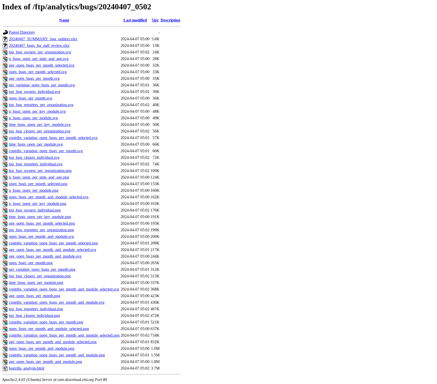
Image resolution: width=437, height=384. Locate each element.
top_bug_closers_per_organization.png (40, 276)
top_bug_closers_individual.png (34, 315)
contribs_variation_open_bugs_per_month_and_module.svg (56, 302)
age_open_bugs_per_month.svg (34, 78)
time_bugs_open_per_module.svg (36, 144)
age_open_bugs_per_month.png (34, 296)
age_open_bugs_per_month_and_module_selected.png (53, 342)
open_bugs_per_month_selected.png (38, 184)
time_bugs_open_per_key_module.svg (40, 124)
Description (170, 20)
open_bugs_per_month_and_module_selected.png (49, 329)
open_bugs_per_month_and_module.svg (41, 236)
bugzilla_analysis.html (26, 368)
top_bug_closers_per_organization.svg (39, 131)
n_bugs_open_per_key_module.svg (37, 111)
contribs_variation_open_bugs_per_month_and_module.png (57, 355)
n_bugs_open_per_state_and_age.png (39, 177)
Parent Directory (22, 32)
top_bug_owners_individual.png (35, 210)
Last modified (135, 20)
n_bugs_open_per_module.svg (33, 118)
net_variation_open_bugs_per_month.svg (42, 85)
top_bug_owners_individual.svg (34, 91)
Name (64, 20)
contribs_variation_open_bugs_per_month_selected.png (53, 243)
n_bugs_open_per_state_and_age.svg (39, 58)
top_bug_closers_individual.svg (34, 157)
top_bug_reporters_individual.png (36, 309)
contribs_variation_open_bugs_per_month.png (46, 322)
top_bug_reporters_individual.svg (35, 164)
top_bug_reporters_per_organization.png (41, 230)
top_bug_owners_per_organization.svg (40, 52)
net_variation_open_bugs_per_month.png (42, 269)
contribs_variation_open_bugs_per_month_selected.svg (53, 138)
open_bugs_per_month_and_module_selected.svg (49, 197)
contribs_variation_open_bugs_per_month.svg (46, 151)
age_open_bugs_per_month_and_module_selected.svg (52, 249)
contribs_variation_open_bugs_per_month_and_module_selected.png (64, 335)
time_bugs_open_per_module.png (36, 282)
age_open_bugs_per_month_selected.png (42, 223)
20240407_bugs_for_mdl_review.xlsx (39, 45)
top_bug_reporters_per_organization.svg (41, 105)
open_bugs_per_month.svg (30, 98)
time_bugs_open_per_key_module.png (40, 217)
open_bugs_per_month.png (31, 263)
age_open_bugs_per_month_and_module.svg (45, 256)
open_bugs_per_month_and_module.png (41, 348)
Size (155, 20)
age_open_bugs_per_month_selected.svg (41, 65)
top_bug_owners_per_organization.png (40, 170)
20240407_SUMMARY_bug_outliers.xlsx (43, 39)
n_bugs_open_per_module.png (33, 190)
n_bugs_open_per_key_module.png (37, 203)
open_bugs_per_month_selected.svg (38, 72)
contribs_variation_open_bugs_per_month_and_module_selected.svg (64, 289)
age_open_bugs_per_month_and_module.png (45, 361)
